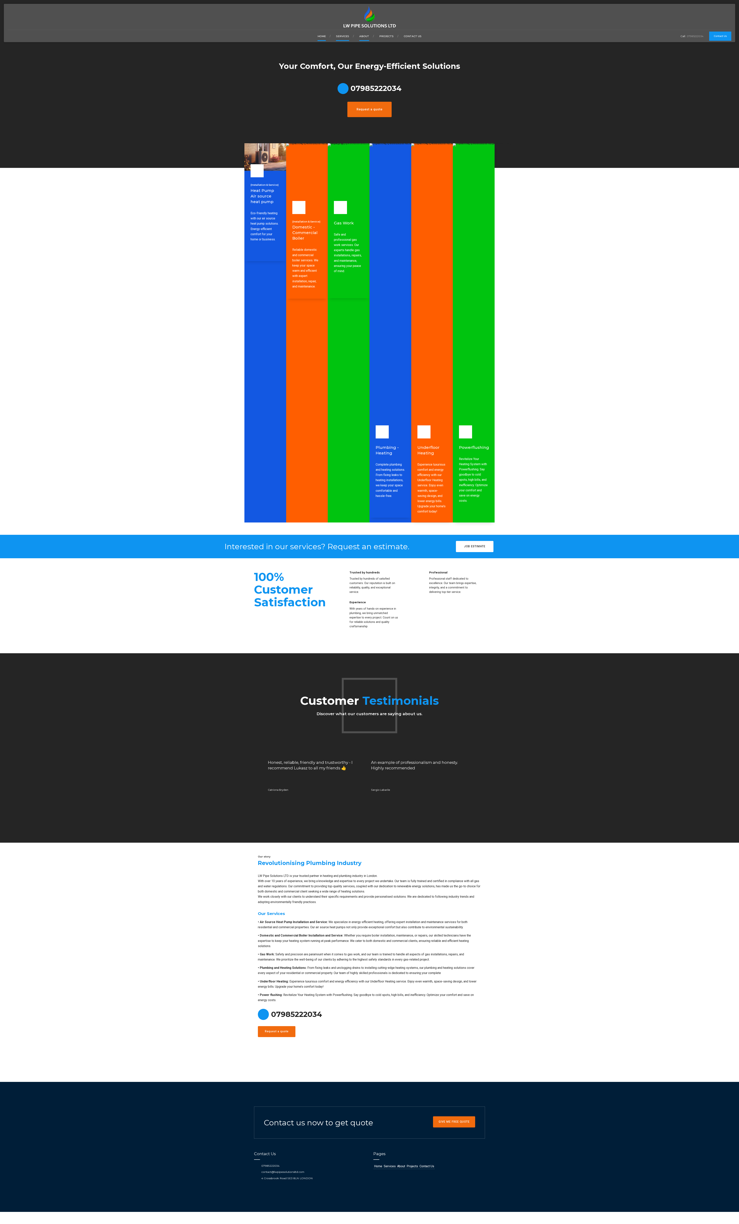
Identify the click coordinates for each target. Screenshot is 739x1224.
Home (322, 36)
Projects (386, 36)
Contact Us (412, 36)
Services (342, 36)
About (364, 36)
